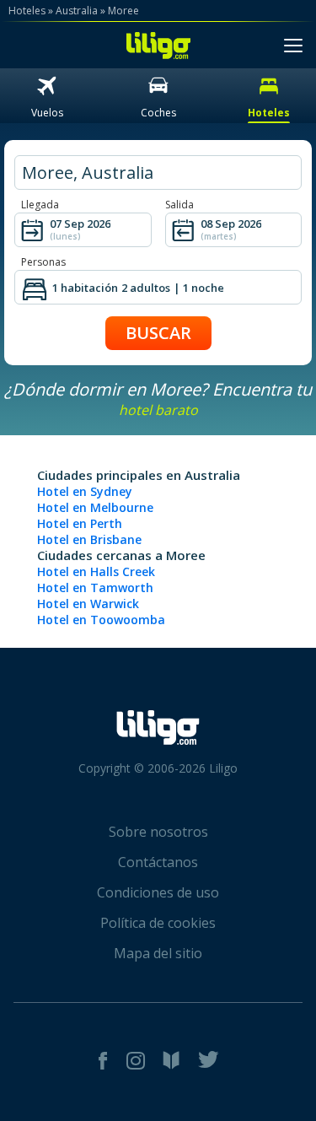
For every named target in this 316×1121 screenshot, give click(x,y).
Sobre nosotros (158, 831)
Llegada (40, 204)
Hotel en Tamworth (95, 587)
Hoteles (27, 10)
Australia (77, 10)
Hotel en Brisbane (89, 539)
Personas (43, 262)
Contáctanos (158, 862)
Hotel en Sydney (84, 491)
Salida (179, 204)
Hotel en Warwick (88, 604)
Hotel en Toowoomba (101, 620)
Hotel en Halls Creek (96, 571)
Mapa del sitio (158, 953)
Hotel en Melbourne (95, 507)
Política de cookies (158, 923)
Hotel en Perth (79, 523)
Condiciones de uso (158, 892)
